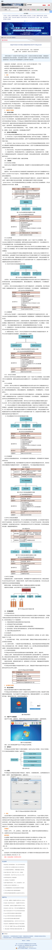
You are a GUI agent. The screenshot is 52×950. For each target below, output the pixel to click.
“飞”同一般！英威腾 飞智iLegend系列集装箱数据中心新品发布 (15, 926)
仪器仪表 (45, 15)
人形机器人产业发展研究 (9, 880)
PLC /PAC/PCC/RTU (31, 17)
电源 (41, 17)
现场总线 (18, 17)
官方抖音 (48, 9)
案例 (10, 37)
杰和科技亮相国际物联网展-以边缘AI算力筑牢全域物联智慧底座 (15, 893)
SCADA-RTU (45, 17)
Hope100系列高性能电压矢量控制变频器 (12, 913)
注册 (28, 9)
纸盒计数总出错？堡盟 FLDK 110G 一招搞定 (13, 872)
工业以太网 (14, 17)
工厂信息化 (34, 15)
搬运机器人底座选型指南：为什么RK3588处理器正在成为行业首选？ (15, 864)
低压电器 (9, 19)
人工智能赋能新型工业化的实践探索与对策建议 (14, 887)
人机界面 (20, 15)
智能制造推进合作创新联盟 (28, 936)
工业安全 (5, 15)
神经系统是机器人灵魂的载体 (10, 877)
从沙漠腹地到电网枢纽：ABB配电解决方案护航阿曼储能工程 (15, 869)
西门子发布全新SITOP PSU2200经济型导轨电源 (14, 910)
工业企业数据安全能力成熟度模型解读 (12, 890)
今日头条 (33, 9)
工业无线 (9, 15)
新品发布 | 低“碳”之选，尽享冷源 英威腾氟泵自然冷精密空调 (15, 908)
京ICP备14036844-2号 (29, 946)
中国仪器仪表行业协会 (7, 937)
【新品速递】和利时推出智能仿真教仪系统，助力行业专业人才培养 (15, 928)
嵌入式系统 (5, 17)
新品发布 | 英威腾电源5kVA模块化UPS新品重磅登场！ (15, 923)
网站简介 (23, 940)
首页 (8, 37)
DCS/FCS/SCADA (23, 17)
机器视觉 (24, 15)
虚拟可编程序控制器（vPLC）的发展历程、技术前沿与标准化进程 (15, 882)
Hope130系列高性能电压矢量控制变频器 (12, 915)
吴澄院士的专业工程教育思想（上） (11, 885)
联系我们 (28, 940)
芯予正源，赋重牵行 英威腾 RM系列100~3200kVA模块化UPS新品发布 (15, 900)
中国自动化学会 (6, 936)
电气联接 (5, 19)
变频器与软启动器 (40, 15)
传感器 (9, 17)
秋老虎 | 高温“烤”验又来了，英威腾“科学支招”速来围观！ (15, 902)
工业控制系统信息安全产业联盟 (16, 936)
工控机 (37, 17)
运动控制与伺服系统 (15, 15)
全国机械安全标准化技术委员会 (40, 936)
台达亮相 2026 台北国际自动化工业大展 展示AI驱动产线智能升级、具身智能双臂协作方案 (15, 867)
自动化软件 (29, 15)
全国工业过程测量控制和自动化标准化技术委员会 (22, 937)
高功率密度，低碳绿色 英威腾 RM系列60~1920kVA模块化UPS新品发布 (15, 905)
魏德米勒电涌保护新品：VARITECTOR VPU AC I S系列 (15, 921)
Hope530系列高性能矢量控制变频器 (12, 918)
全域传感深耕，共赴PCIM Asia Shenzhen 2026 (14, 874)
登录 (25, 9)
